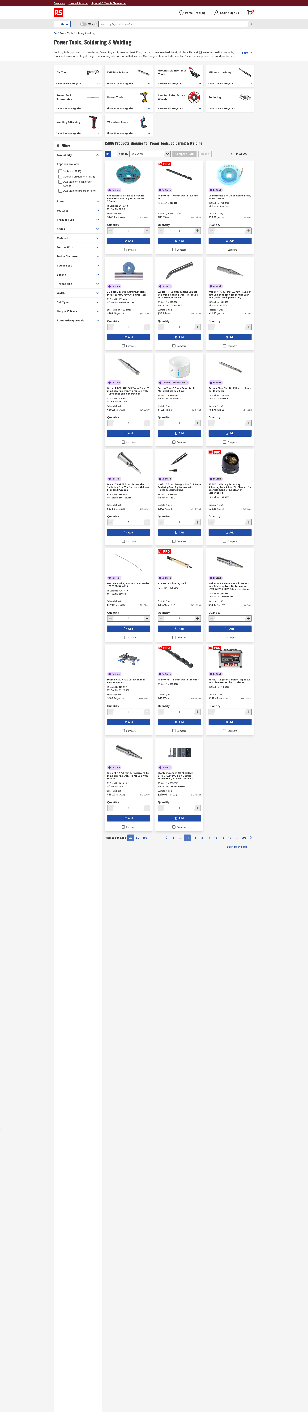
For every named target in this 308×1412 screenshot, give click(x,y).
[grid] (108, 154)
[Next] (251, 154)
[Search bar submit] (250, 24)
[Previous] (232, 154)
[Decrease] (110, 231)
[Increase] (146, 231)
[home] (55, 33)
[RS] (58, 12)
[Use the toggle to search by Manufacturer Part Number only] (95, 24)
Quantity (113, 225)
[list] (114, 154)
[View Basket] (250, 13)
